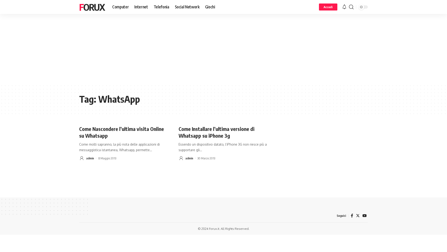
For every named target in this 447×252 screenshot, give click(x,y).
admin (90, 158)
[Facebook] (352, 216)
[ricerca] (351, 7)
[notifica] (344, 7)
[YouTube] (364, 216)
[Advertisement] (223, 49)
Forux (92, 7)
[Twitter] (358, 216)
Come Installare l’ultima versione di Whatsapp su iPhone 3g (216, 132)
